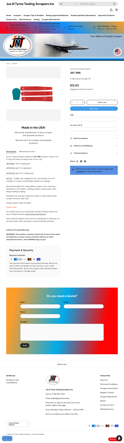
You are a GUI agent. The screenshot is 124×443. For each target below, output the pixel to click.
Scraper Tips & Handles (34, 15)
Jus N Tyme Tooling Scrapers (80, 69)
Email (66, 302)
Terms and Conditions (109, 384)
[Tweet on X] (77, 161)
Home (8, 15)
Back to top (62, 364)
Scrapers (17, 15)
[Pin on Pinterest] (85, 161)
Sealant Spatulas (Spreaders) (83, 15)
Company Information (109, 388)
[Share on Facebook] (81, 161)
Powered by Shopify (38, 434)
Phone (22, 312)
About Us (104, 380)
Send (25, 345)
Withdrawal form (107, 409)
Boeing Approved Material (57, 15)
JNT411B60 (10, 163)
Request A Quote (107, 392)
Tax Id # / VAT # (76, 125)
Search (103, 401)
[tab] (11, 151)
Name (22, 302)
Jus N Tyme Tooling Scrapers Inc (21, 434)
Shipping (73, 89)
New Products (25, 19)
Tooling (37, 19)
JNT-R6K (14, 63)
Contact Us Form (107, 405)
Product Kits (11, 19)
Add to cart (102, 102)
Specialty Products (106, 15)
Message (23, 322)
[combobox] (88, 4)
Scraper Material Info (51, 19)
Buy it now (94, 109)
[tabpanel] (33, 198)
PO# (72, 115)
